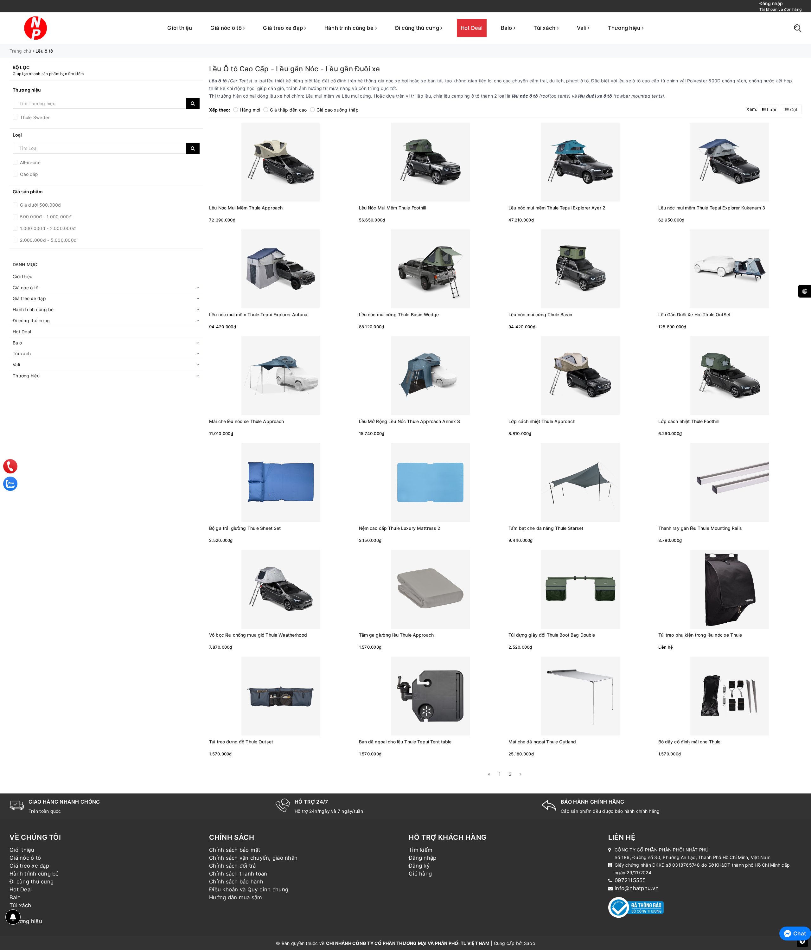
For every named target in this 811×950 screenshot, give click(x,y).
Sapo (529, 943)
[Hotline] (10, 466)
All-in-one (30, 162)
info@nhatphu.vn (637, 888)
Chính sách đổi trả (232, 866)
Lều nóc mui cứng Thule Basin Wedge (399, 314)
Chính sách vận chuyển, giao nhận (253, 858)
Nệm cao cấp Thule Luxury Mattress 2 (400, 528)
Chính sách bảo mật (234, 850)
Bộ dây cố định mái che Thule (689, 741)
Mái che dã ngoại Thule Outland (542, 741)
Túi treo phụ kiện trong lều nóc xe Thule (700, 635)
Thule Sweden (34, 117)
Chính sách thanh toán (238, 873)
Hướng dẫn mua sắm (235, 897)
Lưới (771, 109)
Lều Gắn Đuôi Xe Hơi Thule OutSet (694, 314)
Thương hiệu (625, 28)
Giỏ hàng (420, 873)
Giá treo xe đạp (283, 28)
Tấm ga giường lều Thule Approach (396, 635)
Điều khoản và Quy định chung (248, 889)
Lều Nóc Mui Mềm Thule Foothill (392, 207)
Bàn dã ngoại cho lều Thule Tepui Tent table (405, 741)
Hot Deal (472, 28)
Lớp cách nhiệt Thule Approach (541, 421)
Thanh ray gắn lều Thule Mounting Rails (700, 528)
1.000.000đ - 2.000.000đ (47, 228)
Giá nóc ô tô (226, 28)
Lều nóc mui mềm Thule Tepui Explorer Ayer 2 (556, 207)
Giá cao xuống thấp (337, 109)
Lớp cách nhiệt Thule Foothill (688, 421)
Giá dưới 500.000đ (40, 205)
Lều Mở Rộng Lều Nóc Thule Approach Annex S (409, 421)
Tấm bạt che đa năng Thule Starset (546, 528)
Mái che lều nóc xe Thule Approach (246, 421)
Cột (793, 109)
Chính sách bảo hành (236, 881)
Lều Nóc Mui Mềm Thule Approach (246, 207)
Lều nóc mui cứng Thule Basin (540, 314)
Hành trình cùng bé (349, 28)
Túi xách (545, 28)
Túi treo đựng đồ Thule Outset (241, 741)
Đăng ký (419, 866)
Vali (582, 28)
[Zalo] (10, 484)
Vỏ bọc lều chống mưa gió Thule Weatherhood (258, 635)
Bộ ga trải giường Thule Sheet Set (245, 528)
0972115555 (630, 880)
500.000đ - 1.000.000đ (45, 216)
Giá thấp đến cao (288, 109)
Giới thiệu (179, 28)
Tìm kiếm (420, 850)
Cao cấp (28, 174)
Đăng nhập (422, 858)
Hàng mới (250, 109)
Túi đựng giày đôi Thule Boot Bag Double (551, 635)
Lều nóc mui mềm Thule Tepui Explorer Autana (258, 314)
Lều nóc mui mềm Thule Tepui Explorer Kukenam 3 (711, 207)
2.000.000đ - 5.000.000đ (48, 240)
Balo (507, 28)
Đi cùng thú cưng (417, 28)
